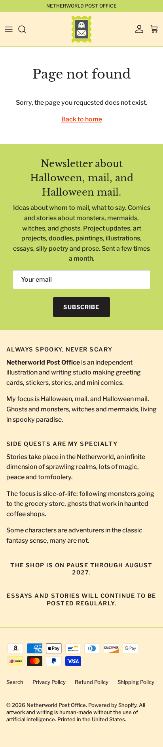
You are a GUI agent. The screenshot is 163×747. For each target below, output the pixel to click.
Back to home (81, 119)
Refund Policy (91, 682)
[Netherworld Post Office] (81, 29)
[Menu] (8, 29)
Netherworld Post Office (56, 705)
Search (14, 682)
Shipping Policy (136, 682)
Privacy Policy (49, 682)
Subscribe (81, 306)
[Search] (26, 29)
